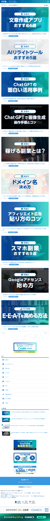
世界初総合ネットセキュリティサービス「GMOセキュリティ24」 (12, 492)
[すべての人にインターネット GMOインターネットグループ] (21, 510)
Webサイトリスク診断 (36, 492)
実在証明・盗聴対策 (4, 496)
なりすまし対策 (3, 497)
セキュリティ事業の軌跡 (11, 497)
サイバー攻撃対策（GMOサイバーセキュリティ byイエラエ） (19, 496)
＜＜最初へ (3, 333)
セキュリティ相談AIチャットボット (7, 494)
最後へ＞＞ (46, 333)
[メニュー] (48, 1)
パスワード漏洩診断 (27, 492)
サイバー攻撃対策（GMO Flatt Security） (38, 496)
